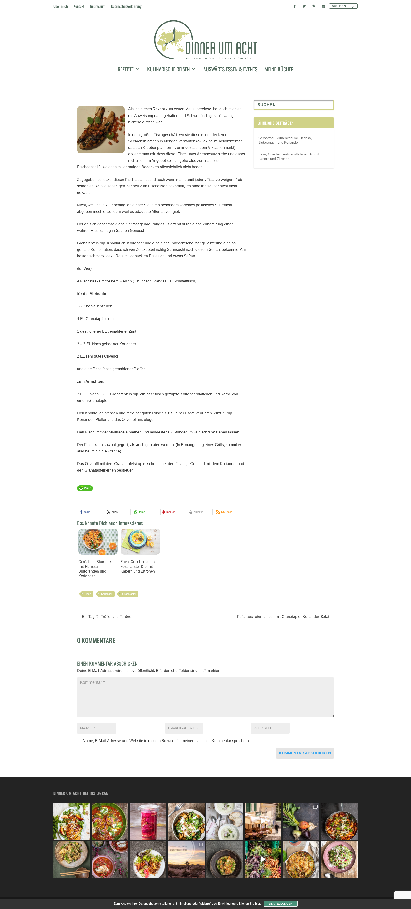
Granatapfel (129, 594)
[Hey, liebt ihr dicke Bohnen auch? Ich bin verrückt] (339, 821)
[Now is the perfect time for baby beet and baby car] (301, 821)
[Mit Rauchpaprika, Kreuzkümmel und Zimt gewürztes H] (110, 821)
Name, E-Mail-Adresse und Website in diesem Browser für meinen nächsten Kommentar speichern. (166, 741)
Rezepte (126, 70)
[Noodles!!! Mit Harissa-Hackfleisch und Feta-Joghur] (186, 821)
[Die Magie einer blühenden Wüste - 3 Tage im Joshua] (186, 859)
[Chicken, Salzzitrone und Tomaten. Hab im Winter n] (110, 859)
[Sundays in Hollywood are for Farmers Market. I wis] (263, 859)
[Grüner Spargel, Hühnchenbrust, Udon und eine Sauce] (71, 859)
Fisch (88, 594)
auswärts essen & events (230, 70)
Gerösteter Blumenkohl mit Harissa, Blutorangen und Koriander (97, 568)
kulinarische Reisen (168, 70)
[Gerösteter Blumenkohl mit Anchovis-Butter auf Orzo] (224, 859)
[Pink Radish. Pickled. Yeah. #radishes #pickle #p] (148, 821)
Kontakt (78, 6)
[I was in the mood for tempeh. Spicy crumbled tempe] (148, 859)
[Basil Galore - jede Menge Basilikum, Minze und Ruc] (71, 821)
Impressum (97, 6)
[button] (90, 512)
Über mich (60, 6)
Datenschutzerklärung (126, 6)
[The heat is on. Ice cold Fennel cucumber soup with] (224, 821)
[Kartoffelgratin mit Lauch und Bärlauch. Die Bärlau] (301, 859)
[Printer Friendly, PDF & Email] (85, 490)
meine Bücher (279, 70)
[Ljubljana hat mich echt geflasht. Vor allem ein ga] (263, 821)
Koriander (106, 594)
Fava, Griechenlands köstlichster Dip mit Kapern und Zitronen (138, 566)
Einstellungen (281, 903)
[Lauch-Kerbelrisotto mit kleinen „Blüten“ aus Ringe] (339, 859)
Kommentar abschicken (305, 753)
